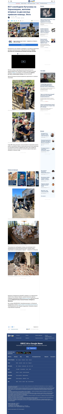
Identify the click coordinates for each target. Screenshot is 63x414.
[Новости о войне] (28, 329)
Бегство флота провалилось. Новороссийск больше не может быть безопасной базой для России (45, 171)
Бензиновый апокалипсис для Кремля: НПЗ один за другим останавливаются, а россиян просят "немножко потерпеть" (46, 141)
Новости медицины (19, 378)
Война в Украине (23, 3)
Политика (16, 356)
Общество (46, 356)
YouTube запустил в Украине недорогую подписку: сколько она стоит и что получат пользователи (45, 30)
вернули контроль (26, 298)
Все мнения (43, 196)
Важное (42, 6)
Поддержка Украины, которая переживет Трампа (45, 184)
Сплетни (20, 381)
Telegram (14, 72)
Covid (28, 378)
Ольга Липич (12, 16)
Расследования (35, 356)
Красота (23, 381)
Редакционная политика (14, 329)
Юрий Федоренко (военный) (45, 143)
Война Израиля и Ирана (31, 3)
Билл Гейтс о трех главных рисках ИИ (44, 191)
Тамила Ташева (43, 174)
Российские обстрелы (43, 3)
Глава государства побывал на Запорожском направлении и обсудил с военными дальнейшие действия (47, 89)
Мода (26, 381)
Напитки (21, 372)
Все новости (53, 356)
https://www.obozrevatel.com (28, 389)
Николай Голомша (43, 151)
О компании (18, 335)
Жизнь (27, 356)
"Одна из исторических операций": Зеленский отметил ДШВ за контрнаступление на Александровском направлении (47, 95)
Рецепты (17, 372)
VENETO (37, 3)
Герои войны (18, 3)
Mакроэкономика (25, 375)
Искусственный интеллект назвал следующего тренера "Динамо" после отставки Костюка (44, 41)
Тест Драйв (17, 369)
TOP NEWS (42, 70)
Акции (27, 369)
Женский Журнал (31, 381)
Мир (21, 356)
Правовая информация (38, 335)
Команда (27, 335)
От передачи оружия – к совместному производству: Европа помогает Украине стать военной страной (45, 149)
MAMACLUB (24, 378)
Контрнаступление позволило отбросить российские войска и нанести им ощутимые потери (47, 99)
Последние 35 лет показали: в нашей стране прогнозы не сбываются (45, 134)
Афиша (17, 381)
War (15, 16)
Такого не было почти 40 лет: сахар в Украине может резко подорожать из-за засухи (47, 20)
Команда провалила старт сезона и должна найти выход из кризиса (45, 45)
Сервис (30, 369)
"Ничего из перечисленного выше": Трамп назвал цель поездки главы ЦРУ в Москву (47, 105)
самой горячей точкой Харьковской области (28, 304)
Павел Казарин (43, 137)
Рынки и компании (19, 375)
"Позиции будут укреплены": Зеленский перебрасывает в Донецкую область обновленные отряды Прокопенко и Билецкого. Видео (47, 85)
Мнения (42, 131)
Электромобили (22, 369)
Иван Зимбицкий (43, 193)
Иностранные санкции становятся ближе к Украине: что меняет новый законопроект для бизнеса (45, 178)
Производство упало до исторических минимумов (46, 24)
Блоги (39, 356)
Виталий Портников (44, 187)
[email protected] (19, 406)
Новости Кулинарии (26, 372)
